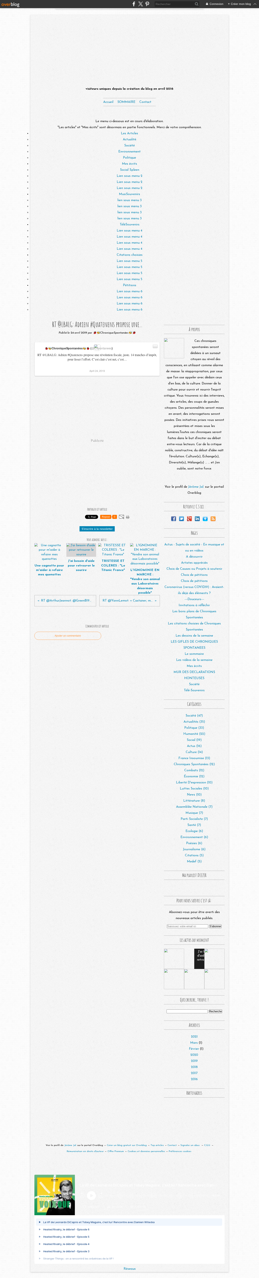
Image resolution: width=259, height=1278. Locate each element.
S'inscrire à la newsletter (97, 528)
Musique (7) (194, 813)
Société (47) (194, 715)
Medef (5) (194, 861)
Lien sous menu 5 (129, 261)
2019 (194, 1061)
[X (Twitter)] (140, 4)
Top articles (157, 1145)
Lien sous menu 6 (129, 291)
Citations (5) (194, 855)
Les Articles (129, 133)
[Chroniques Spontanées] (174, 348)
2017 (194, 1073)
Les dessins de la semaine (194, 635)
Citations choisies (129, 255)
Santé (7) (194, 825)
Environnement (129, 151)
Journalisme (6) (194, 849)
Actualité (129, 139)
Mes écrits (129, 163)
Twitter (181, 518)
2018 (194, 1067)
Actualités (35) (194, 721)
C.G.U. (207, 1145)
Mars (194, 1042)
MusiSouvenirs (129, 194)
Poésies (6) (194, 843)
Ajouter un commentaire (68, 635)
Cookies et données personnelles (146, 1151)
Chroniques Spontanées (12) (194, 764)
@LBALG (49, 355)
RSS (213, 518)
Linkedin (197, 518)
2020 (194, 1055)
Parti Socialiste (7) (194, 819)
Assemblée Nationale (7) (194, 807)
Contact (145, 102)
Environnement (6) (194, 837)
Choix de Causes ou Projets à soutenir (194, 569)
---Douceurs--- (194, 599)
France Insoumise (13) (194, 758)
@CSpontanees (101, 348)
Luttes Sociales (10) (194, 788)
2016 (194, 1079)
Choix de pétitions (194, 575)
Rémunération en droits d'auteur (85, 1151)
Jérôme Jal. (196, 487)
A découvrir (194, 556)
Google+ (189, 518)
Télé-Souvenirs (194, 690)
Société (129, 145)
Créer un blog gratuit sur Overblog (127, 1145)
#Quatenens (75, 355)
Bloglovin (205, 518)
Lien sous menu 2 (129, 176)
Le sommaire (194, 654)
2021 (194, 1036)
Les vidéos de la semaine (194, 660)
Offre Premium (115, 1151)
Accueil (108, 102)
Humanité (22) (194, 734)
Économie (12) (194, 776)
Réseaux (130, 1269)
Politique (129, 157)
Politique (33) (194, 728)
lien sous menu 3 (129, 200)
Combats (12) (194, 770)
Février (194, 1049)
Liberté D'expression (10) (194, 782)
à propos (140, 1207)
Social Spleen (129, 170)
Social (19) (194, 740)
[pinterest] (147, 4)
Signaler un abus (190, 1145)
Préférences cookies (180, 1151)
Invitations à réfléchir (194, 605)
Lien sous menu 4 (129, 230)
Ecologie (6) (194, 831)
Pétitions (129, 285)
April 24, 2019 (97, 370)
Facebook (173, 518)
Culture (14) (194, 752)
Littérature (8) (194, 800)
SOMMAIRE (126, 102)
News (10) (194, 794)
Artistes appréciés (194, 562)
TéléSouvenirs (129, 224)
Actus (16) (194, 746)
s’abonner (93, 1207)
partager (117, 1207)
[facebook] (133, 4)
